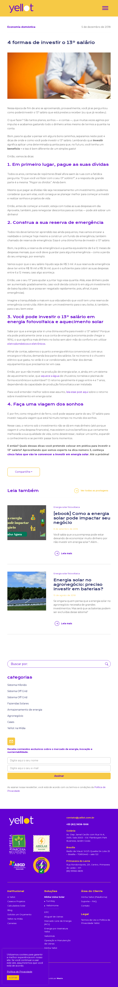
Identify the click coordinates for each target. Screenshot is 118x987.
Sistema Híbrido (17, 685)
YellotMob (49, 936)
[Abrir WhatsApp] (110, 979)
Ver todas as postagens (94, 490)
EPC (46, 912)
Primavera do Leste (78, 861)
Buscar (106, 663)
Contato (85, 905)
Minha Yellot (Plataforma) (94, 897)
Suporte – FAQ (89, 901)
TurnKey (50, 901)
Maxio (60, 978)
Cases (10, 722)
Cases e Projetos (16, 901)
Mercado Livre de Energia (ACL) (57, 922)
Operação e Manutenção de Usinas (57, 942)
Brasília (70, 847)
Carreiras (11, 923)
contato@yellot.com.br (80, 817)
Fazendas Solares (18, 703)
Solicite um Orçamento (19, 914)
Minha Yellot (50, 948)
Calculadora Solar (16, 905)
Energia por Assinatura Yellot (56, 930)
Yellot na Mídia (16, 728)
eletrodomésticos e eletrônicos (26, 343)
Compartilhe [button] (22, 471)
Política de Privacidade (19, 971)
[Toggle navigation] (105, 8)
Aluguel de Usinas (53, 916)
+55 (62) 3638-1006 (77, 824)
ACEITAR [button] (13, 977)
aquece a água (50, 375)
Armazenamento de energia (24, 709)
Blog (9, 910)
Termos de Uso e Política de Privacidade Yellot (95, 921)
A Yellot (11, 897)
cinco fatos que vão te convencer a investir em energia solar (47, 454)
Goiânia (70, 830)
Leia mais (66, 553)
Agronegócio (15, 715)
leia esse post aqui (77, 392)
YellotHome (52, 905)
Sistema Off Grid (17, 691)
